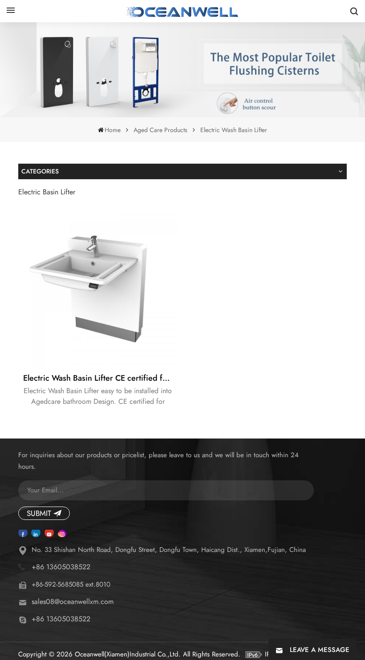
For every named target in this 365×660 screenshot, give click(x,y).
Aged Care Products (160, 129)
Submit (39, 513)
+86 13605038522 (61, 567)
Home (113, 129)
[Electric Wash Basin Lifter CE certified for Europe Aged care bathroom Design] (98, 288)
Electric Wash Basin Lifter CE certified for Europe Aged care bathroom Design (100, 378)
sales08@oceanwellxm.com (73, 601)
